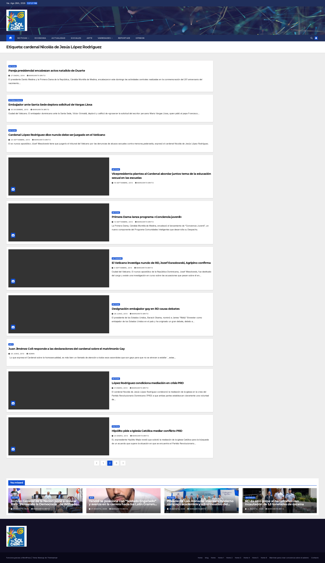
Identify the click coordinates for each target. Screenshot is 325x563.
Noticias (22, 38)
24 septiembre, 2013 (20, 140)
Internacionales (15, 100)
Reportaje (124, 38)
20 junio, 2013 (18, 354)
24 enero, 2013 (121, 436)
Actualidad (58, 38)
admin (32, 354)
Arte (89, 38)
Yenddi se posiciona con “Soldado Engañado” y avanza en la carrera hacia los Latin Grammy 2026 (122, 504)
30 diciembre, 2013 (20, 110)
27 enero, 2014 (18, 76)
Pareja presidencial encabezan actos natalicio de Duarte (46, 70)
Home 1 (221, 558)
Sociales (76, 38)
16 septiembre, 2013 (123, 183)
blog (206, 558)
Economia (40, 38)
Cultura (15, 497)
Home (200, 558)
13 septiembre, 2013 (123, 222)
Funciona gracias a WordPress (18, 558)
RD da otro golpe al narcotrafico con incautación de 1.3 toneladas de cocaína (274, 502)
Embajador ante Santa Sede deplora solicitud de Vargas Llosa (50, 104)
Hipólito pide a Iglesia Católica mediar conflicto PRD (147, 431)
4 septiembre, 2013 (123, 268)
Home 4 (247, 558)
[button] (312, 38)
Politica (115, 426)
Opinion (140, 38)
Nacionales (250, 497)
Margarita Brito (37, 76)
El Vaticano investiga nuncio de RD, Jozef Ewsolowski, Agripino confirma (161, 263)
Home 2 (229, 558)
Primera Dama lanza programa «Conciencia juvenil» (147, 217)
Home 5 (255, 558)
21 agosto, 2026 (21, 509)
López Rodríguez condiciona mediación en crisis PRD (148, 383)
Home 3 (238, 558)
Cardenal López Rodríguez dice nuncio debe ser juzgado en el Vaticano (56, 135)
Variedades (104, 38)
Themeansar (52, 558)
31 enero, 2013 (121, 388)
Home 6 (264, 558)
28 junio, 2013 (121, 314)
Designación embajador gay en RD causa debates (146, 308)
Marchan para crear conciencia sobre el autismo (289, 558)
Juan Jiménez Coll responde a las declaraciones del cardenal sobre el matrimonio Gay (66, 348)
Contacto (315, 558)
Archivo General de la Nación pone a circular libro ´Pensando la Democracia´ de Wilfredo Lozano (44, 504)
